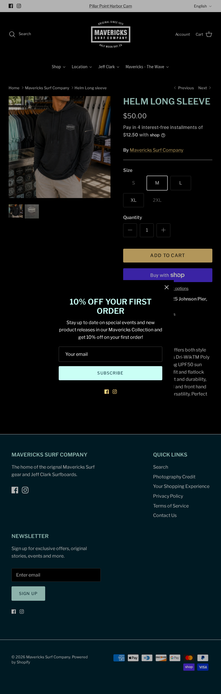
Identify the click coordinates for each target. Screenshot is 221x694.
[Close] (166, 287)
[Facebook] (106, 391)
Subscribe (110, 372)
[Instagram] (115, 391)
